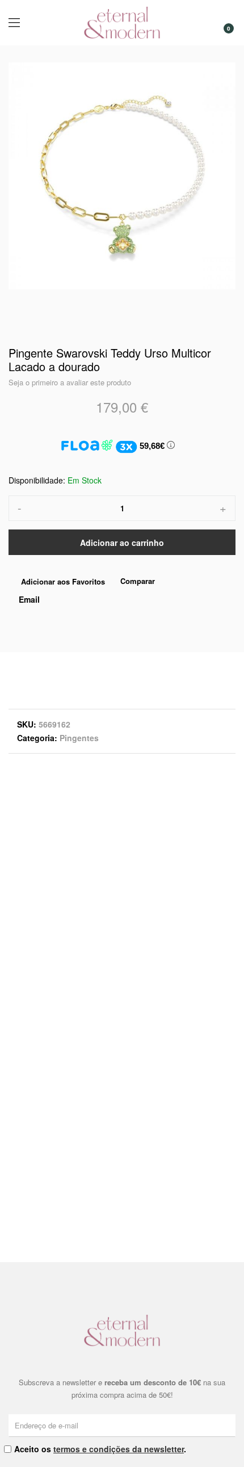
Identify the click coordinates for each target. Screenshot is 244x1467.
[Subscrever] (228, 1425)
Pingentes (79, 737)
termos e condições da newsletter (118, 1449)
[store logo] (122, 23)
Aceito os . (100, 1449)
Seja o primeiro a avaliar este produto (70, 382)
